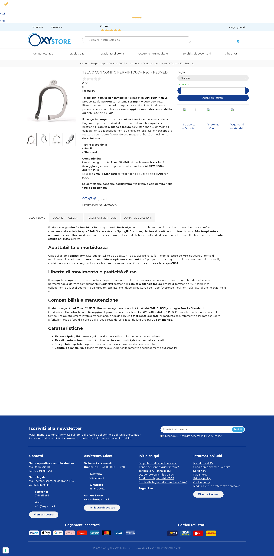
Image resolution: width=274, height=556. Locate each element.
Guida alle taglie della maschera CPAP (163, 482)
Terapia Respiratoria (111, 53)
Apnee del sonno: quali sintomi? (159, 467)
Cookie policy (201, 482)
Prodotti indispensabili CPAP (156, 478)
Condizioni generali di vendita (211, 467)
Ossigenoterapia (43, 53)
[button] (43, 514)
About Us (231, 53)
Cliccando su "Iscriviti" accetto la (192, 436)
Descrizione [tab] (36, 217)
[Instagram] (148, 495)
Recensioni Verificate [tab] (102, 217)
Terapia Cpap (76, 53)
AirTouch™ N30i (156, 97)
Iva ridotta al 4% (203, 463)
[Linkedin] (155, 495)
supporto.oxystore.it (96, 499)
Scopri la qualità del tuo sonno (158, 463)
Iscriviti (238, 429)
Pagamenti (200, 474)
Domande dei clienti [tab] (138, 217)
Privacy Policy (213, 436)
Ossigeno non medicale (153, 53)
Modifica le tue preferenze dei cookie (217, 486)
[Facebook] (141, 495)
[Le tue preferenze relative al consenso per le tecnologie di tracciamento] (6, 550)
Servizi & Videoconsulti (197, 53)
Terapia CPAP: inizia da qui (155, 470)
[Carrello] (236, 40)
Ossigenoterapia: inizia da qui (157, 474)
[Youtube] (162, 495)
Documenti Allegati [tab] (65, 217)
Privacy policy (202, 478)
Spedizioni (199, 470)
